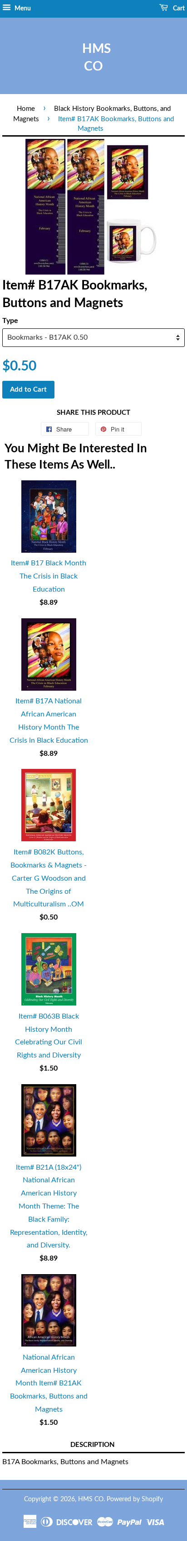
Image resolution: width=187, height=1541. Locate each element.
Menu (22, 8)
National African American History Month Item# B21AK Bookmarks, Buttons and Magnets (49, 1383)
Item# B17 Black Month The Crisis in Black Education (48, 576)
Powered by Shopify (135, 1499)
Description (92, 1444)
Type (10, 320)
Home (26, 108)
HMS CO (93, 58)
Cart (178, 8)
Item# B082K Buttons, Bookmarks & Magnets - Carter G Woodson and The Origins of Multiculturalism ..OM (48, 878)
